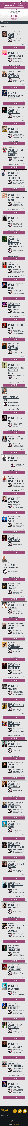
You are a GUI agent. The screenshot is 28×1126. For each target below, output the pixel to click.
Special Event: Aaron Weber (14, 987)
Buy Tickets (14, 47)
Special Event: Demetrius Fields (15, 646)
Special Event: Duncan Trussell (15, 805)
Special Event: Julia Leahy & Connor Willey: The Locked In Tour (16, 242)
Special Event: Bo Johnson (15, 885)
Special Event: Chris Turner (14, 666)
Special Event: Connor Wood (14, 1085)
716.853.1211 (4, 1110)
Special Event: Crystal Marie (14, 266)
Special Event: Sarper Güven (14, 305)
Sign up (21, 1)
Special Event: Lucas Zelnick (14, 948)
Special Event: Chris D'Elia (14, 347)
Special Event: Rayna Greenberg (15, 480)
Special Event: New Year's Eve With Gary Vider (16, 928)
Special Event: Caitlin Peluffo (14, 968)
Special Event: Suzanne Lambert (15, 54)
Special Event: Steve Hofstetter (15, 1065)
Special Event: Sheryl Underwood (16, 845)
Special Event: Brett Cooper (14, 906)
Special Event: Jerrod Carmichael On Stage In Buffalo (16, 369)
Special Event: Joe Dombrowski (15, 1026)
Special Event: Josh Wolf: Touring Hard (14, 176)
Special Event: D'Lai (16, 705)
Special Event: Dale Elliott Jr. (16, 606)
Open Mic (12, 93)
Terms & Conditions (18, 1121)
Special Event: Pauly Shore (14, 687)
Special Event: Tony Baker (14, 587)
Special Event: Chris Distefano (15, 1045)
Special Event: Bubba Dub (14, 459)
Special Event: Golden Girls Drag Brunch (16, 198)
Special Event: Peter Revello (14, 785)
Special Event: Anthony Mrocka (10, 566)
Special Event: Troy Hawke (14, 130)
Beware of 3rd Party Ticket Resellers (14, 7)
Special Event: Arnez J (14, 286)
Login (26, 1)
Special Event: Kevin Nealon (14, 500)
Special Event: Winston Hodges (15, 745)
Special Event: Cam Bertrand (16, 865)
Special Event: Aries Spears (14, 75)
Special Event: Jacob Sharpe (14, 724)
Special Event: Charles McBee (14, 539)
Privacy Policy (8, 1121)
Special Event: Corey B (14, 35)
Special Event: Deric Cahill (14, 1007)
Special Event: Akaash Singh (14, 111)
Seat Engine (17, 1124)
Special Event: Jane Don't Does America (16, 152)
